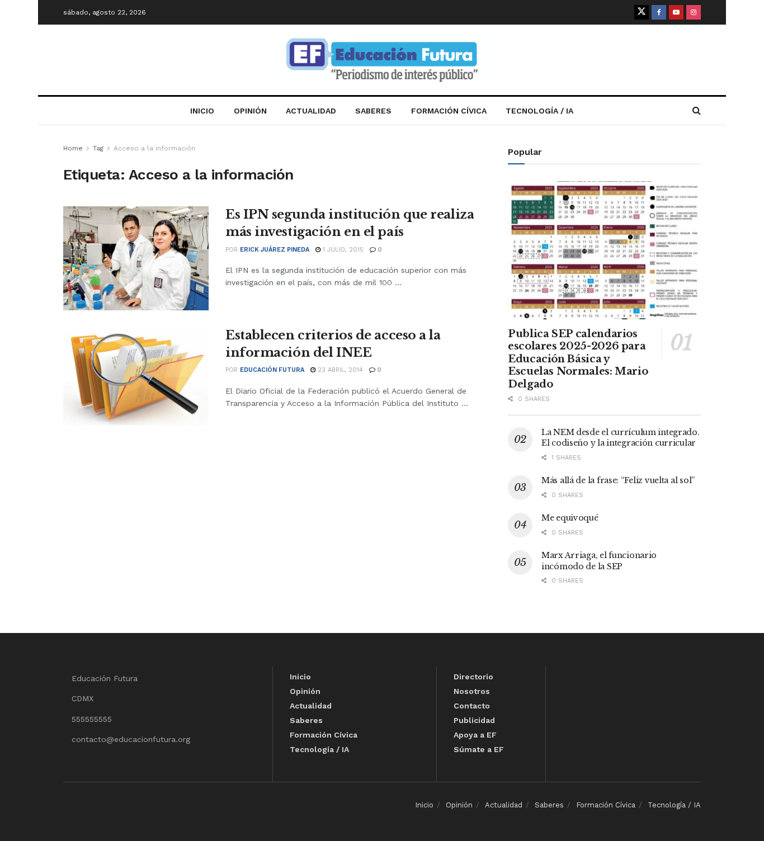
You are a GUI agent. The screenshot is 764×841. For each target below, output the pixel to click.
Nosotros (472, 691)
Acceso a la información (154, 148)
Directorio (473, 676)
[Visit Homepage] (382, 60)
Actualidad (311, 110)
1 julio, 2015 (342, 249)
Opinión (250, 110)
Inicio (202, 110)
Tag (98, 148)
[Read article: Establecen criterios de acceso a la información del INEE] (136, 379)
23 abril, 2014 (339, 370)
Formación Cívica (449, 110)
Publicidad (474, 720)
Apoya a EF (475, 734)
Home (73, 148)
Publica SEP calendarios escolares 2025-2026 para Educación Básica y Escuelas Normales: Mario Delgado (578, 359)
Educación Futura (272, 370)
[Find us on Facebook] (659, 12)
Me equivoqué (569, 518)
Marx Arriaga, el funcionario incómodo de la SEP (599, 560)
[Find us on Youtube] (676, 12)
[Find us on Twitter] (641, 12)
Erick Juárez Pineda (274, 249)
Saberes (373, 110)
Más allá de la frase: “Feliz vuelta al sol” (618, 480)
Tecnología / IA (539, 110)
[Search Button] (696, 111)
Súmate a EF (479, 749)
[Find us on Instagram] (693, 12)
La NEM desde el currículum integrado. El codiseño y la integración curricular (620, 437)
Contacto (472, 705)
